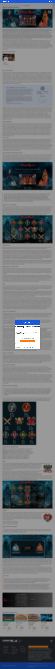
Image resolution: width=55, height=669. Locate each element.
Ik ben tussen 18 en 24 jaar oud (27, 338)
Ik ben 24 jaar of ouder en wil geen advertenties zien (29, 347)
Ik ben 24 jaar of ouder (27, 340)
